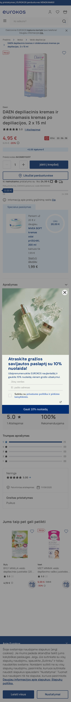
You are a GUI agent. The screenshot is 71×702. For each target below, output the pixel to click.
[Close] (65, 292)
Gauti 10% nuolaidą (35, 409)
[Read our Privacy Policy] (61, 402)
